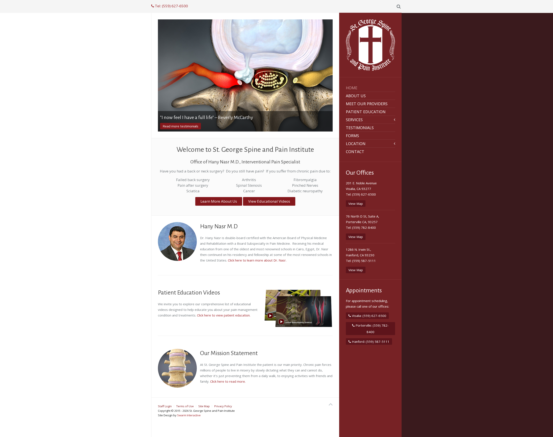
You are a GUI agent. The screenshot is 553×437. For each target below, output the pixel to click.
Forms (352, 135)
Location (355, 143)
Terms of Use (185, 406)
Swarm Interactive (189, 415)
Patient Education (366, 111)
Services (354, 119)
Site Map (204, 406)
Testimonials (360, 127)
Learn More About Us (179, 126)
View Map (355, 203)
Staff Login (165, 406)
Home (351, 87)
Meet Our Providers (367, 103)
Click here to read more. (228, 381)
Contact (355, 151)
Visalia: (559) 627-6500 (368, 315)
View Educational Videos (269, 201)
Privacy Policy (223, 406)
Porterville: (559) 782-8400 (372, 328)
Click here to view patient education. (223, 315)
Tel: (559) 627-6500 (171, 5)
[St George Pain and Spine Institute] (370, 45)
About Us (356, 95)
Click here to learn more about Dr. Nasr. (257, 260)
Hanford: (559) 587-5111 (370, 341)
